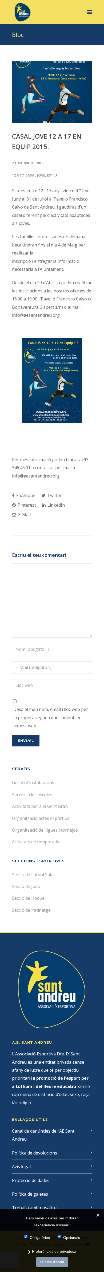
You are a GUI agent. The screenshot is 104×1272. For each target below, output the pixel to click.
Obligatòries (40, 1237)
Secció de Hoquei (29, 898)
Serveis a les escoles (32, 794)
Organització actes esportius (40, 818)
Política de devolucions (34, 1153)
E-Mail (24, 515)
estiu (52, 175)
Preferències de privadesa (54, 1251)
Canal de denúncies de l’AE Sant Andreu (43, 1135)
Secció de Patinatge (31, 910)
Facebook (25, 495)
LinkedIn (55, 505)
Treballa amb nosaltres (35, 1208)
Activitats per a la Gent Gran (40, 806)
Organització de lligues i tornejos (45, 830)
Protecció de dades (30, 1180)
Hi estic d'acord (52, 1262)
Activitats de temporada (35, 842)
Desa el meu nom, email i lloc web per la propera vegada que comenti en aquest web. (50, 717)
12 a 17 (17, 175)
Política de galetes (30, 1194)
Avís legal (21, 1166)
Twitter (54, 495)
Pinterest (26, 505)
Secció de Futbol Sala (32, 875)
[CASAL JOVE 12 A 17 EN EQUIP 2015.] (52, 92)
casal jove (35, 175)
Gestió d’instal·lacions (33, 782)
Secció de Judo (26, 886)
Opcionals (71, 1237)
